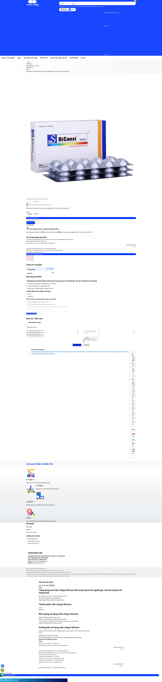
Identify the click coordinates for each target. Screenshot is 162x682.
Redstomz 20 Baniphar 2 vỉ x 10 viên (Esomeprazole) (52, 667)
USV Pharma (50, 268)
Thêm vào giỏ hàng (32, 218)
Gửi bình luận (77, 345)
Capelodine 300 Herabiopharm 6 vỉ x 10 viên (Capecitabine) (41, 248)
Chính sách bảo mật (33, 543)
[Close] (0, 578)
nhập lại (86, 345)
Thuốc (19, 58)
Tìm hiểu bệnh (73, 58)
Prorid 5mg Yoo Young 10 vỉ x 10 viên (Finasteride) (51, 658)
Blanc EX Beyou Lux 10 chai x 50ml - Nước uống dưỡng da (40, 243)
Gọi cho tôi (31, 222)
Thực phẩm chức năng (30, 58)
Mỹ (53, 272)
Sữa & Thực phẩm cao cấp (58, 58)
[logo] (32, 6)
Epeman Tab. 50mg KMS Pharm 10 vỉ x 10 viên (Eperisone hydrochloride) (44, 250)
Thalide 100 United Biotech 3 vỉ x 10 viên (49, 656)
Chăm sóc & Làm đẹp (7, 58)
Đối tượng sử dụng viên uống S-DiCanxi (117, 351)
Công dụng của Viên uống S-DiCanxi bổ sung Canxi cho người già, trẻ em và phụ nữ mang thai (58, 351)
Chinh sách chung (33, 536)
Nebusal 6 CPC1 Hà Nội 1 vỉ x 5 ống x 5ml (36, 241)
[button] (102, 12)
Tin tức (83, 58)
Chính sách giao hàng (33, 541)
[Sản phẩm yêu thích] (102, 23)
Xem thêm (36, 201)
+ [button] (44, 216)
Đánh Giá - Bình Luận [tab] (34, 319)
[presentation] (28, 127)
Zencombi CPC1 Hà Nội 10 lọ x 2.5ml (35, 252)
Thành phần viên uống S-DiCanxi (95, 351)
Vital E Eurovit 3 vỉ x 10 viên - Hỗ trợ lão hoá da (50, 662)
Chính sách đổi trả (33, 539)
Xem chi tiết (89, 232)
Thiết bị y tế (44, 58)
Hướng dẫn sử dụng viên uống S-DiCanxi (43, 353)
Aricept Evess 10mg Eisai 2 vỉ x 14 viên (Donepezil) (51, 660)
